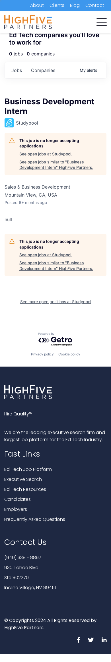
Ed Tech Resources (25, 489)
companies (43, 70)
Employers (15, 509)
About (37, 5)
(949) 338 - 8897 (22, 557)
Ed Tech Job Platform (28, 469)
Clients (57, 5)
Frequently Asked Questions (34, 519)
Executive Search (23, 479)
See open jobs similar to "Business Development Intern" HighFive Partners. (56, 164)
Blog (75, 5)
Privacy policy (42, 354)
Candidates (17, 499)
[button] (102, 21)
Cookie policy (69, 354)
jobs (16, 70)
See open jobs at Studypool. (45, 153)
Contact (94, 5)
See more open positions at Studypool (55, 301)
